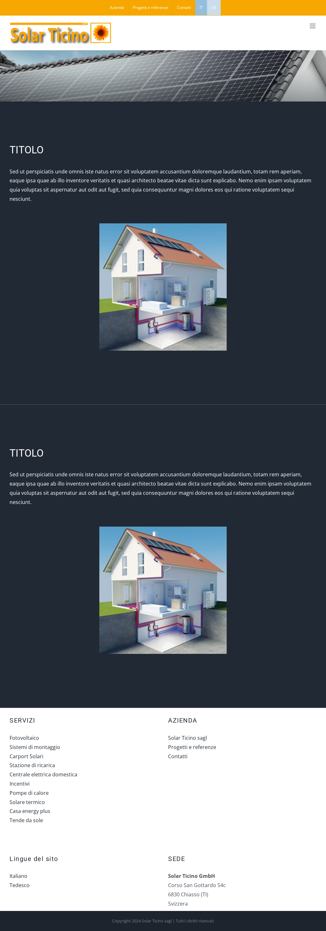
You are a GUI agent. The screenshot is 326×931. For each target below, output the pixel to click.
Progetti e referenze (192, 747)
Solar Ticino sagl (187, 737)
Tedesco (20, 885)
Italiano (18, 875)
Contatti (178, 756)
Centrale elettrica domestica (43, 774)
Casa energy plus (30, 811)
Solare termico (27, 802)
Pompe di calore (29, 792)
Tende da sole (26, 820)
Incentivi (20, 783)
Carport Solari (26, 756)
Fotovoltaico (24, 737)
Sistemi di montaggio (35, 747)
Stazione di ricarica (32, 765)
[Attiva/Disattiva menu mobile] (313, 26)
